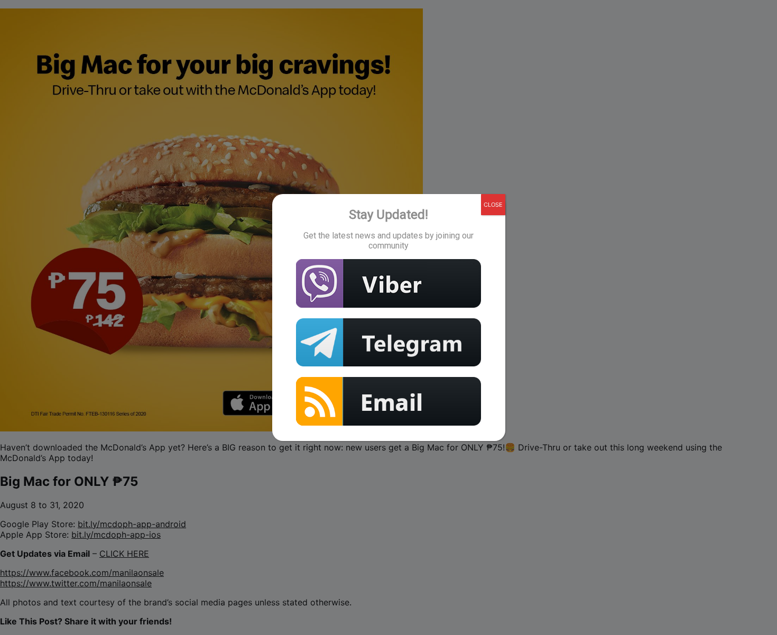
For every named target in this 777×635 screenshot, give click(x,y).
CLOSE (493, 204)
